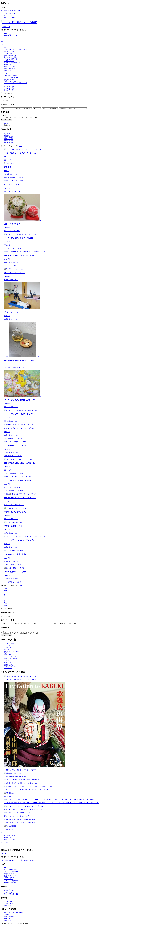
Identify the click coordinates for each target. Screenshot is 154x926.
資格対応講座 (10, 666)
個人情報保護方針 (10, 68)
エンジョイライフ (11, 651)
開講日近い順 (8, 137)
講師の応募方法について (12, 13)
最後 (5, 605)
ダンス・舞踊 (10, 656)
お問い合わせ (10, 33)
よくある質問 (8, 901)
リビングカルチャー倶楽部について (15, 49)
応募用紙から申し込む (11, 894)
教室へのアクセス (10, 51)
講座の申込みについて (11, 55)
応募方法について (10, 836)
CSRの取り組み (9, 916)
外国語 (8, 647)
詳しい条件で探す (10, 90)
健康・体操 (9, 662)
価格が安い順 (8, 142)
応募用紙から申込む (10, 17)
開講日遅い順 (8, 139)
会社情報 (7, 914)
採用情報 (7, 918)
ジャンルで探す (9, 88)
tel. (5, 854)
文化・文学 (9, 655)
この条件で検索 (7, 119)
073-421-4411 (6, 27)
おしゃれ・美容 (11, 643)
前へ (5, 590)
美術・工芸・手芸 (11, 658)
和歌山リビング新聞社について (14, 913)
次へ (20, 146)
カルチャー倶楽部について (12, 881)
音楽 (7, 660)
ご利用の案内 (8, 53)
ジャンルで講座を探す (11, 59)
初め (5, 588)
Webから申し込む (9, 892)
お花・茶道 (9, 645)
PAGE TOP (4, 842)
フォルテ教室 (8, 903)
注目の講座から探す (10, 57)
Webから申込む (9, 15)
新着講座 (7, 135)
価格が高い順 (8, 141)
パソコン (8, 664)
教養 (7, 653)
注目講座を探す (9, 86)
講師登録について (11, 35)
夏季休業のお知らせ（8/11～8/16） (12, 10)
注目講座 (7, 133)
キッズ (8, 668)
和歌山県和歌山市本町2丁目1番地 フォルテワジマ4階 (18, 860)
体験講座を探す (9, 61)
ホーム (6, 48)
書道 (7, 649)
